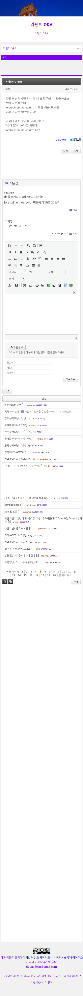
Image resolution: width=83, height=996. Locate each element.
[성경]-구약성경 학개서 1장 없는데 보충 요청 (26, 498)
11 (69, 571)
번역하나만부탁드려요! (15, 452)
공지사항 (28, 976)
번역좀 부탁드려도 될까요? (17, 438)
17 (36, 575)
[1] (23, 404)
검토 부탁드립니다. (13, 418)
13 (13, 575)
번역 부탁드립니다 (13, 445)
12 (75, 571)
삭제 (75, 234)
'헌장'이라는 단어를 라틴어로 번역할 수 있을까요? (29, 411)
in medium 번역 (12, 404)
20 (54, 575)
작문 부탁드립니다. (13, 432)
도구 (57, 976)
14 (19, 575)
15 (25, 575)
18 (42, 575)
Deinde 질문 (10, 511)
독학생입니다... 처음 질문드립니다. (21, 562)
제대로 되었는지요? (14, 425)
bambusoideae (12, 505)
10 (63, 571)
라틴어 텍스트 (71, 976)
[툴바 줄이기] (74, 292)
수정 (65, 151)
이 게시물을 (60, 140)
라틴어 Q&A (42, 24)
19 (48, 575)
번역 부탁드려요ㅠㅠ (14, 542)
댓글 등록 (70, 379)
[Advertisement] (41, 70)
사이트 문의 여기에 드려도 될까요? (21, 465)
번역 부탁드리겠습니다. (16, 459)
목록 (76, 151)
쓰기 (76, 582)
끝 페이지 (64, 575)
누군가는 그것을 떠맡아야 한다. (20, 555)
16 (31, 575)
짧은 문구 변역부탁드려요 (17, 549)
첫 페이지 (13, 571)
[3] (25, 425)
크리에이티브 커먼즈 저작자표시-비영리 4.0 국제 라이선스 (49, 957)
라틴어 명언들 (44, 976)
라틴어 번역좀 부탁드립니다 (18, 528)
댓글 (75, 210)
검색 (4, 581)
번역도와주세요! (13, 82)
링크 (50, 982)
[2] (25, 418)
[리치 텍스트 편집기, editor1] (41, 314)
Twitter (71, 139)
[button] (9, 245)
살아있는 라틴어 (11, 976)
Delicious (79, 139)
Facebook (75, 139)
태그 (10, 581)
